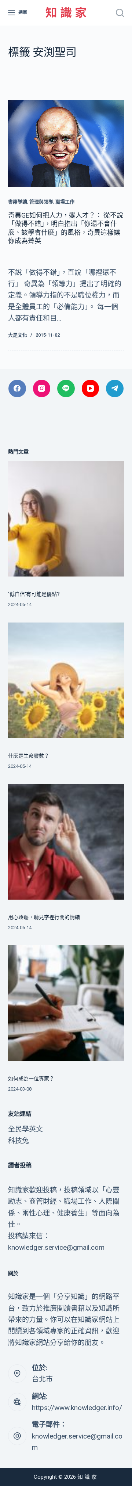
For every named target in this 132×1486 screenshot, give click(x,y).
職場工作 (64, 201)
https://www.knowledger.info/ (77, 1407)
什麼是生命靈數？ (28, 756)
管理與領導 (41, 201)
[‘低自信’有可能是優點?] (66, 519)
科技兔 (18, 1141)
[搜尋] (120, 13)
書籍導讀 (17, 201)
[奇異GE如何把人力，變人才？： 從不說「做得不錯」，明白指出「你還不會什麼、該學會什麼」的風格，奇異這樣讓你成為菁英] (66, 143)
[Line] (66, 388)
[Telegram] (115, 388)
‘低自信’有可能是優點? (34, 594)
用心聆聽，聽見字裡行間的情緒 (44, 917)
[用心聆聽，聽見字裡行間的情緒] (66, 842)
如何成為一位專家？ (31, 1078)
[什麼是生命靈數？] (66, 680)
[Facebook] (17, 388)
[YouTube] (90, 388)
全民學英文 (25, 1129)
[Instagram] (42, 388)
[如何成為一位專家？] (66, 1003)
